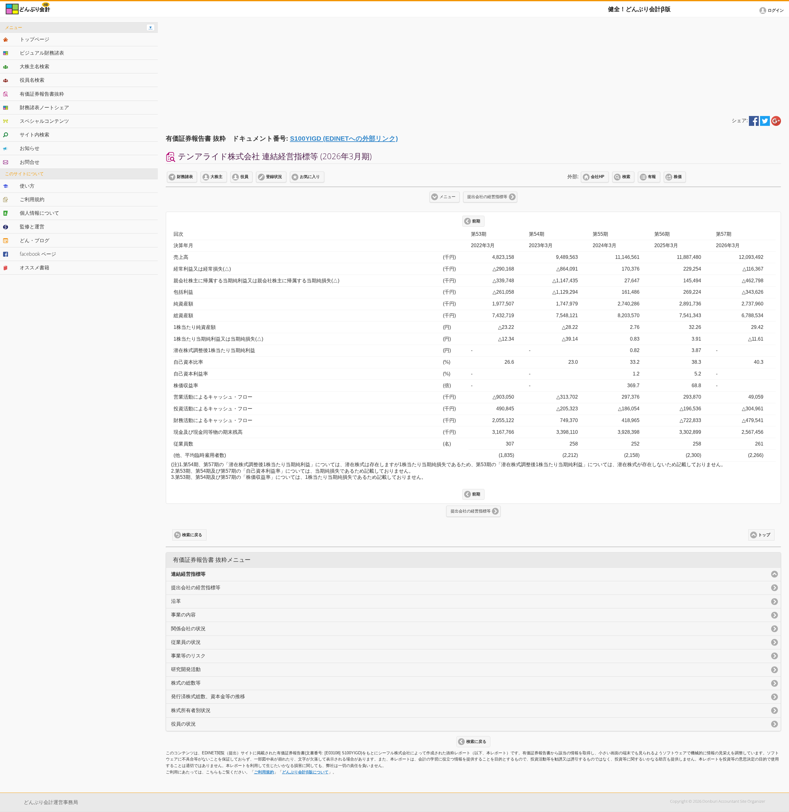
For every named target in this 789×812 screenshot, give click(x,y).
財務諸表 (185, 177)
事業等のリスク (188, 655)
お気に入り (310, 177)
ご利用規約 (264, 772)
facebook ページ (38, 254)
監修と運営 (32, 226)
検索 (626, 177)
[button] (772, 10)
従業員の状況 (186, 642)
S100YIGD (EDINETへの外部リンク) (344, 138)
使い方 (27, 185)
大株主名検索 (34, 66)
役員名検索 (32, 80)
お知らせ (29, 148)
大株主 (217, 177)
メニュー (447, 197)
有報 (652, 177)
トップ (764, 535)
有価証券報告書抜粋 (42, 93)
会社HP (597, 177)
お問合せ (29, 162)
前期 (476, 221)
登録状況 (274, 177)
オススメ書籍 (34, 267)
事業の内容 (183, 614)
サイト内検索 (34, 134)
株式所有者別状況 (191, 710)
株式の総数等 (186, 683)
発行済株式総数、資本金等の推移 (208, 696)
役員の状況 (183, 724)
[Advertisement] (473, 65)
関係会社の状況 (188, 628)
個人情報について (39, 212)
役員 (244, 177)
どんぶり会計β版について (305, 772)
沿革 (176, 601)
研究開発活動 (186, 669)
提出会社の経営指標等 (487, 197)
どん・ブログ (34, 240)
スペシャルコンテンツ (44, 121)
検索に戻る (192, 535)
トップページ (34, 39)
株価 (678, 177)
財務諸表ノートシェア (44, 107)
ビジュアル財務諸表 (42, 52)
